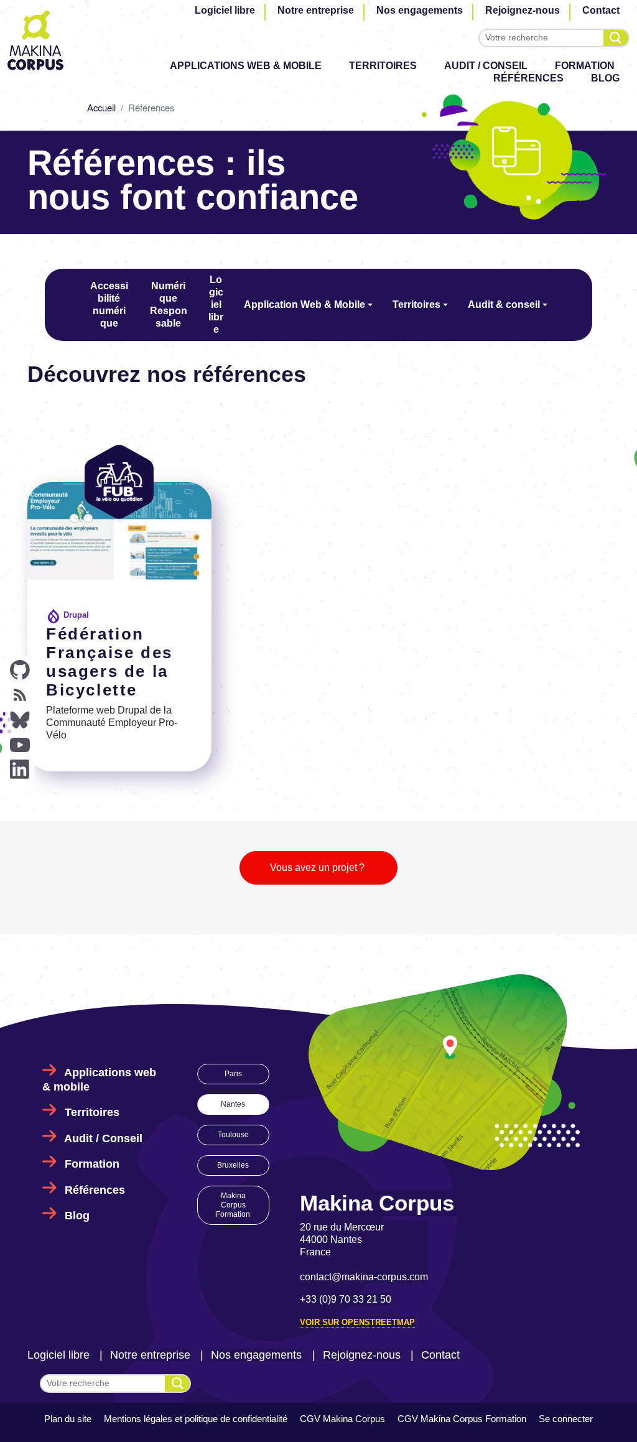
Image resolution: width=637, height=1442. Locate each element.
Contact (601, 10)
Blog (605, 78)
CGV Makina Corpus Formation (462, 1418)
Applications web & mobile (246, 65)
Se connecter (566, 1418)
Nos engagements (419, 10)
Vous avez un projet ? (318, 867)
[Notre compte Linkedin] (20, 769)
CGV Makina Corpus (342, 1418)
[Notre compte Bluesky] (20, 720)
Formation (585, 65)
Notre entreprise (315, 10)
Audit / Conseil (486, 65)
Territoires (383, 65)
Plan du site (67, 1418)
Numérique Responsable (168, 304)
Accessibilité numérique (109, 304)
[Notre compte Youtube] (20, 745)
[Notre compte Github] (20, 670)
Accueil (101, 107)
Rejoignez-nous (522, 10)
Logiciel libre (225, 10)
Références (528, 78)
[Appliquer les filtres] (615, 38)
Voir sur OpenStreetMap (357, 1322)
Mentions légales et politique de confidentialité (195, 1418)
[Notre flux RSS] (20, 695)
